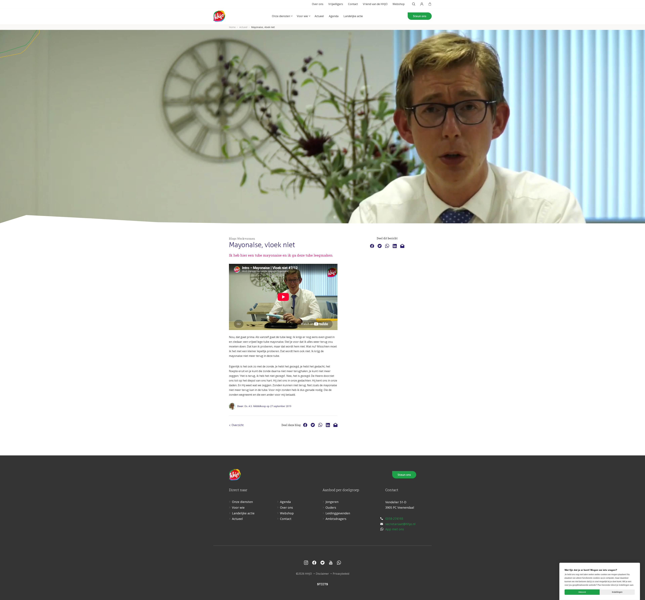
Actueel (319, 16)
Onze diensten (281, 16)
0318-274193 (394, 519)
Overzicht (238, 425)
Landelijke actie (353, 16)
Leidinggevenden (338, 513)
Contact (353, 4)
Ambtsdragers (336, 519)
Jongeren (332, 502)
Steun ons (419, 16)
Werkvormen (246, 238)
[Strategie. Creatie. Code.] (322, 584)
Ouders (331, 507)
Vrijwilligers (335, 4)
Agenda (333, 16)
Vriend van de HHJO (375, 4)
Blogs (232, 238)
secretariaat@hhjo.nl (400, 524)
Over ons (317, 4)
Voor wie (302, 16)
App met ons (394, 529)
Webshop (399, 4)
